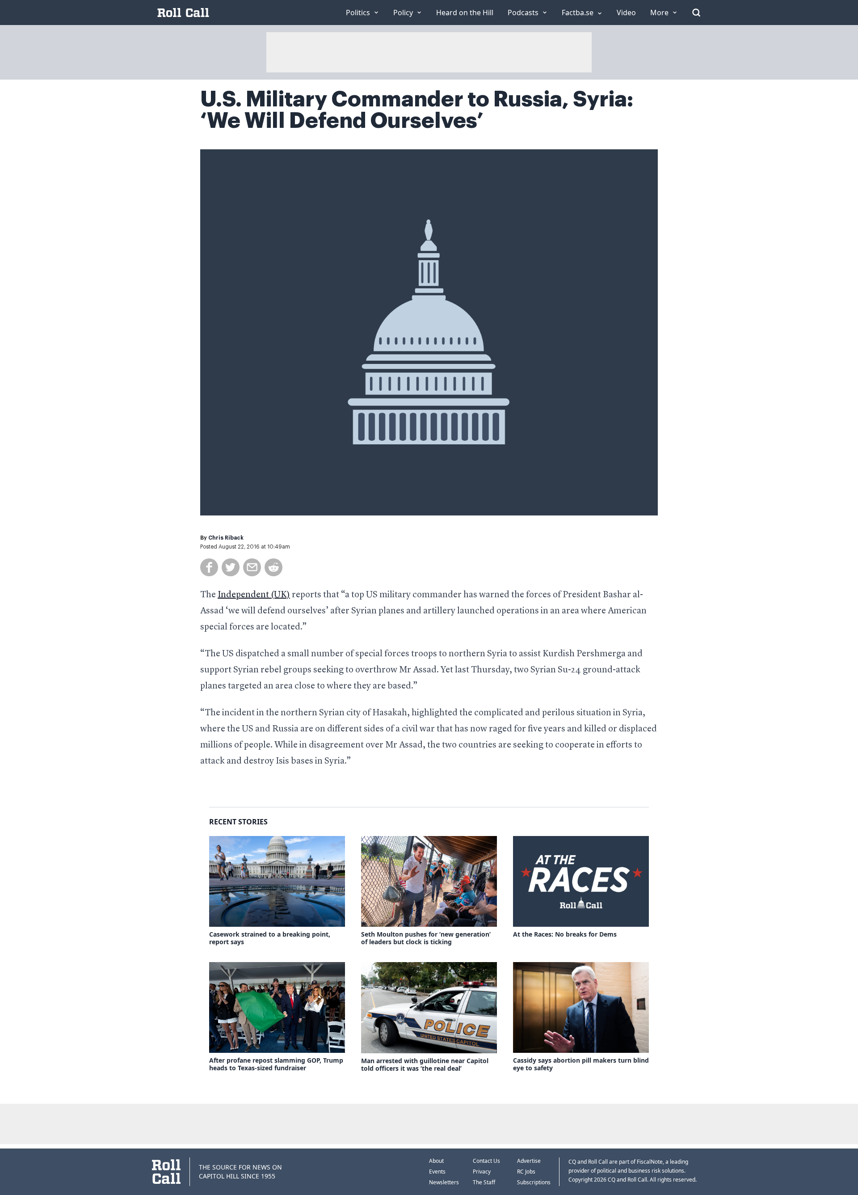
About (436, 1161)
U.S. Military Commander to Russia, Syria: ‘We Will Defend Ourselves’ (416, 110)
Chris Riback (226, 537)
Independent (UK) (254, 595)
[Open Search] (696, 12)
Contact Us (486, 1161)
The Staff (484, 1182)
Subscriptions (534, 1182)
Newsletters (444, 1182)
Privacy (482, 1171)
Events (437, 1171)
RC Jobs (526, 1171)
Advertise (529, 1161)
